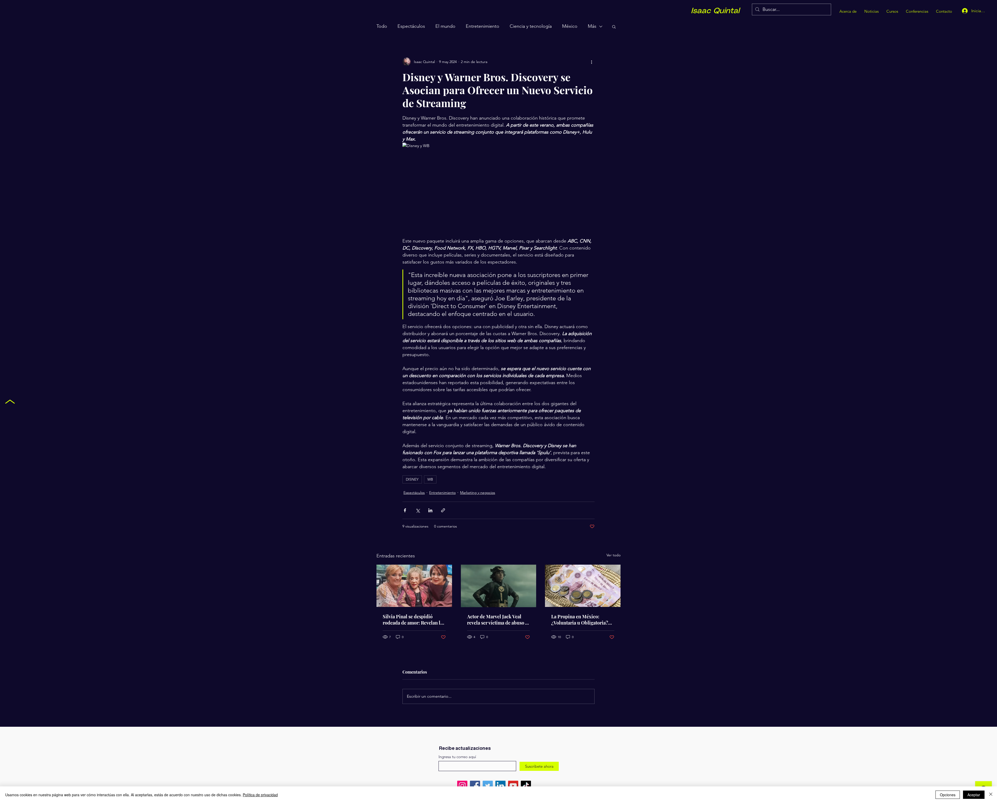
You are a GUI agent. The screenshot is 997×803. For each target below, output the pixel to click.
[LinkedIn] (500, 786)
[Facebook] (475, 786)
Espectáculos (411, 26)
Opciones (947, 794)
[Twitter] (488, 786)
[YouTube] (513, 786)
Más (592, 26)
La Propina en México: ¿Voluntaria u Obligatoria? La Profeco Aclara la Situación (579, 619)
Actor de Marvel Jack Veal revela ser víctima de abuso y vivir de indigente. (497, 619)
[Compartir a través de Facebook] (404, 510)
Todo (381, 26)
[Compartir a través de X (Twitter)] (417, 510)
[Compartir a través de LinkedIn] (430, 510)
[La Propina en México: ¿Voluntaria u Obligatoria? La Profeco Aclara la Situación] (583, 586)
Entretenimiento (482, 26)
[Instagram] (462, 786)
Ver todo (614, 555)
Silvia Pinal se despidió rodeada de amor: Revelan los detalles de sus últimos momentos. (414, 619)
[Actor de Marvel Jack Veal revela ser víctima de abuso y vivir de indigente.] (498, 586)
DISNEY (412, 479)
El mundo (445, 26)
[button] (613, 26)
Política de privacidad (260, 794)
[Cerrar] (991, 795)
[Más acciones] (591, 62)
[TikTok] (526, 786)
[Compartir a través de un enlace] (443, 510)
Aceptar (973, 794)
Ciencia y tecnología (531, 26)
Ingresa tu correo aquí (457, 757)
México (569, 26)
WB (430, 479)
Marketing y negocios (477, 492)
